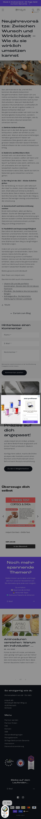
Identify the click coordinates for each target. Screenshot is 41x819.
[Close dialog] (39, 396)
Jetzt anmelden (30, 422)
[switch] (5, 816)
